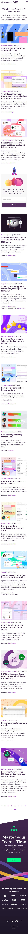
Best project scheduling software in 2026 (13, 49)
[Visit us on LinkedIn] (12, 921)
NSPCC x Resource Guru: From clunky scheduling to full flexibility (13, 676)
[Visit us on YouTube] (16, 921)
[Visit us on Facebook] (21, 921)
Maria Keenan (11, 64)
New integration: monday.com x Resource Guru (12, 528)
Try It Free (14, 860)
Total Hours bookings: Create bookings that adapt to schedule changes (14, 96)
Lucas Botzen (22, 308)
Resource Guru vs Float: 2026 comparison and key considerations (13, 774)
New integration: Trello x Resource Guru (12, 389)
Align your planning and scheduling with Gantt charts (12, 627)
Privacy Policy (14, 926)
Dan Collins (11, 450)
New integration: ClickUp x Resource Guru (13, 482)
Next (15, 809)
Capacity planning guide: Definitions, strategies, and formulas (13, 289)
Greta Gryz (11, 112)
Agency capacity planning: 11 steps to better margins (13, 576)
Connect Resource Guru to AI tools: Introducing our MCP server (13, 240)
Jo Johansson (12, 796)
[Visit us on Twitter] (7, 921)
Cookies (14, 928)
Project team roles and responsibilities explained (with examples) (13, 145)
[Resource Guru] (12, 2)
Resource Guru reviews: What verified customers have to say (12, 341)
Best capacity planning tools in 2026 (11, 436)
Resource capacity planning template (14, 724)
